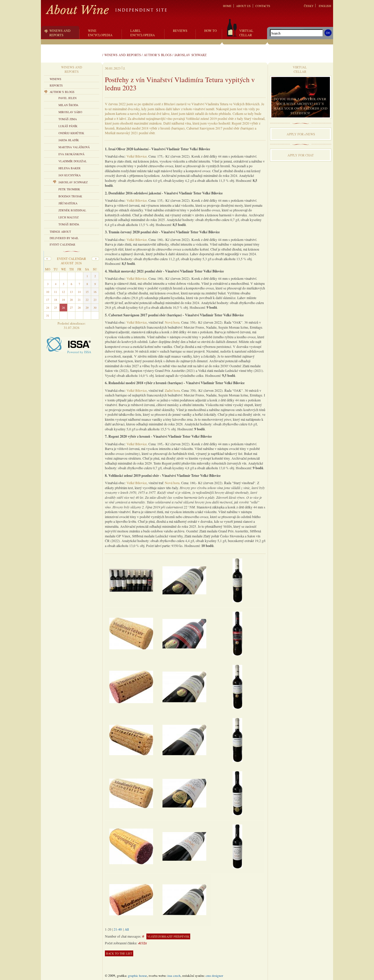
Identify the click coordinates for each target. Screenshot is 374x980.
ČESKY (309, 6)
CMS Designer (214, 975)
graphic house (137, 975)
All (127, 929)
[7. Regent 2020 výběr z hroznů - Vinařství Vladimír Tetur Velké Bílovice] (184, 899)
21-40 (118, 929)
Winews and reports (122, 55)
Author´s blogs (158, 55)
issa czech (174, 975)
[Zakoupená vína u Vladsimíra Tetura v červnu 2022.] (131, 580)
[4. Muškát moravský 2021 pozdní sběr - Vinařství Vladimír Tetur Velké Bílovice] (184, 739)
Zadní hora (172, 390)
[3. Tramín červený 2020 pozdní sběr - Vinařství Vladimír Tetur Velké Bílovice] (184, 686)
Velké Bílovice (137, 156)
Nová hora (172, 322)
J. (124, 68)
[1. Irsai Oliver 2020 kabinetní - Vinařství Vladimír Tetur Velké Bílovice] (184, 580)
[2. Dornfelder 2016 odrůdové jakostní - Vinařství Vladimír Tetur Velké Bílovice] (184, 633)
